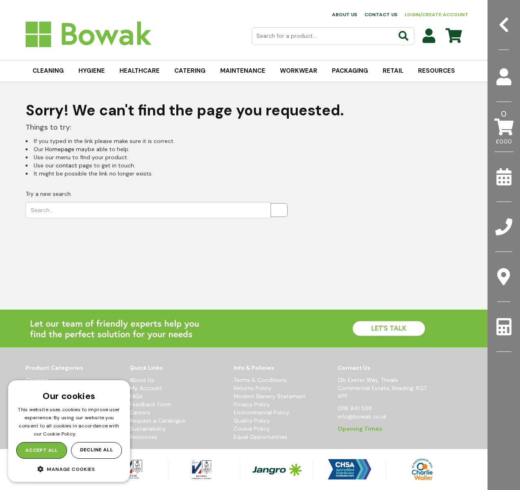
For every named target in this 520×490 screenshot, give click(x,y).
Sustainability (148, 428)
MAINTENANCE (242, 71)
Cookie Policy (252, 428)
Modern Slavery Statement (270, 396)
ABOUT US (344, 14)
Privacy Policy (252, 404)
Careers (140, 412)
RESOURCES (436, 71)
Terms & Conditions (260, 380)
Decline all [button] (96, 450)
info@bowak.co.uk (362, 416)
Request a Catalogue (158, 420)
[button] (69, 469)
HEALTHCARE (139, 71)
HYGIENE (91, 71)
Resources (143, 436)
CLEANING (48, 71)
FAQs (136, 396)
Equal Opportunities (260, 436)
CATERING (190, 71)
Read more (91, 434)
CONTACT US (380, 14)
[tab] (504, 77)
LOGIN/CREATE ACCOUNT (436, 14)
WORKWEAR (298, 71)
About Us (142, 380)
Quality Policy (252, 420)
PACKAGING (350, 71)
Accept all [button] (41, 450)
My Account (146, 388)
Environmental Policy (261, 412)
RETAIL (393, 71)
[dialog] (69, 431)
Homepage (59, 149)
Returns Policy (252, 388)
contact (66, 165)
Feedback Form (150, 404)
